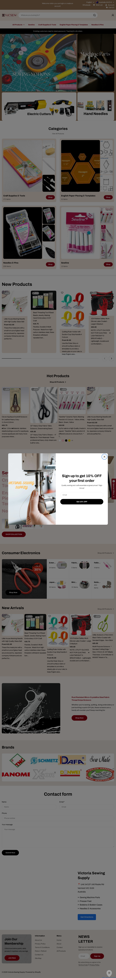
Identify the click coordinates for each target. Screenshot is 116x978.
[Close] (104, 456)
